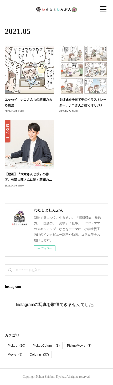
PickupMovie (79, 345)
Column (39, 354)
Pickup (16, 345)
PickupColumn (46, 345)
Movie (15, 354)
